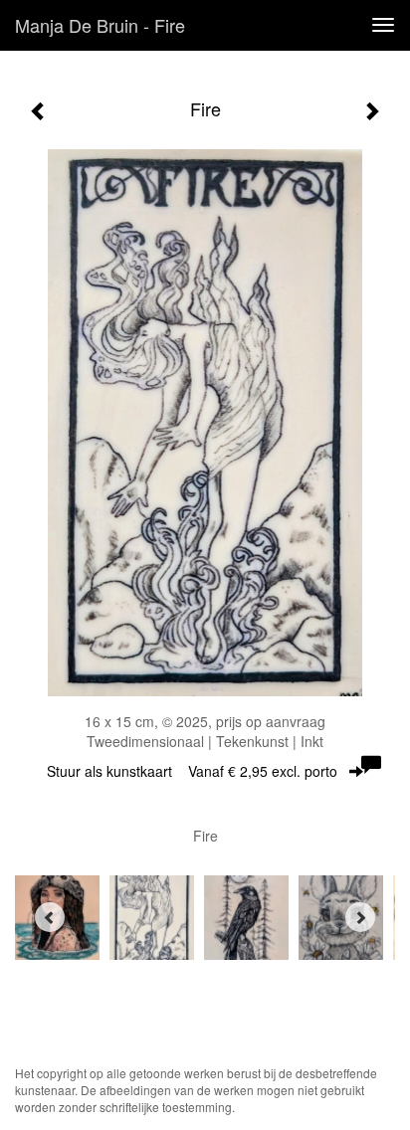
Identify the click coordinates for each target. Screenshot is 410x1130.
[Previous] (50, 917)
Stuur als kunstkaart (192, 771)
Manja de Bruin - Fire (100, 25)
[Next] (360, 917)
